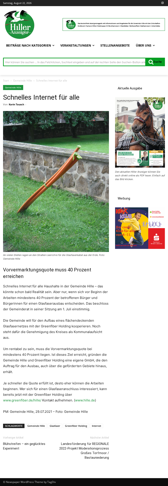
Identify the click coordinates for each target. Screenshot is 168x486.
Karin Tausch (16, 104)
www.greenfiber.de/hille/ (22, 400)
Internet (96, 425)
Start (6, 80)
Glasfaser (55, 425)
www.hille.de (85, 400)
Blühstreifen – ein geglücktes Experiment (24, 446)
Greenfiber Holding (76, 425)
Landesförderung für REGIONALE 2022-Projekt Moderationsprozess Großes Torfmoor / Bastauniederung (84, 451)
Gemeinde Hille (22, 80)
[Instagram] (162, 3)
